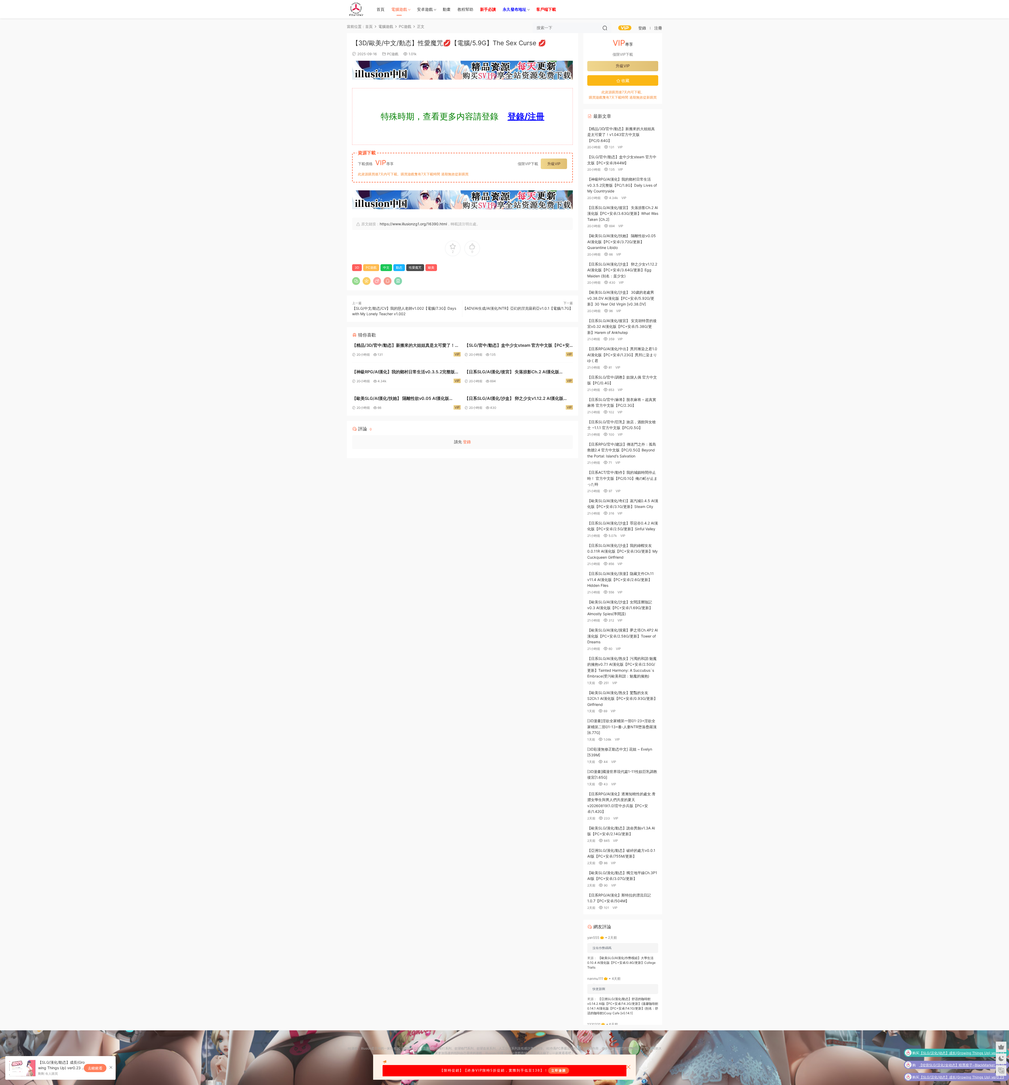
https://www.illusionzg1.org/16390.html (413, 224)
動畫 (447, 9)
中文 (386, 267)
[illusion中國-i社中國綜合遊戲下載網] (356, 9)
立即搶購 (558, 1070)
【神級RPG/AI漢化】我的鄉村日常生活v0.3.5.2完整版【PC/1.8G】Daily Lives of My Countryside (403, 372)
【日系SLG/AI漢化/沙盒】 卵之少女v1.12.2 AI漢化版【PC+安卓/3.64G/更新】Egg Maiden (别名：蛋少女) (516, 399)
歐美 (431, 267)
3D (357, 267)
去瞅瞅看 (95, 1068)
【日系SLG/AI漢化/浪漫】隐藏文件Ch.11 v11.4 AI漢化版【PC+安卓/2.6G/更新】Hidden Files (620, 579)
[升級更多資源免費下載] (462, 71)
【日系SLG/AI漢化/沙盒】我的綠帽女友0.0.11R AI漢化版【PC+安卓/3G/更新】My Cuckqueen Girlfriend (622, 551)
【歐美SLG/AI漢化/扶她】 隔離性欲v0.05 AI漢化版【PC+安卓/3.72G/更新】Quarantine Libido (400, 399)
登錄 (467, 441)
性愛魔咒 (415, 267)
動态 (399, 267)
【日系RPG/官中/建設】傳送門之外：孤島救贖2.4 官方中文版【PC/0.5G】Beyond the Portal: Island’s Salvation (621, 450)
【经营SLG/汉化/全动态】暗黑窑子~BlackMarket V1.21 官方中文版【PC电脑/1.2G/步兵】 (961, 1053)
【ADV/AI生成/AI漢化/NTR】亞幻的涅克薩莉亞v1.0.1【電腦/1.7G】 (518, 308)
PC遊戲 (392, 54)
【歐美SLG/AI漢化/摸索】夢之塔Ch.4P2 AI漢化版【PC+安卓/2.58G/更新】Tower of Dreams (622, 636)
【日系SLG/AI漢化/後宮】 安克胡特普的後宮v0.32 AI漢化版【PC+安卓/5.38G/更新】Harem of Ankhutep (622, 326)
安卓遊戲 (425, 9)
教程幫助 (465, 9)
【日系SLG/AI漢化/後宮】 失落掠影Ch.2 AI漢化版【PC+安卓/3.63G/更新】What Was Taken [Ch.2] (513, 372)
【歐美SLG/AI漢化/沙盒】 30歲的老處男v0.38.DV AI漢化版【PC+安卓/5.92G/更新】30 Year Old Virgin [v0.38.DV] (620, 298)
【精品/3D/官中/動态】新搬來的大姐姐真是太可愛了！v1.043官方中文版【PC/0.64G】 (403, 346)
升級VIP (553, 163)
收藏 (624, 80)
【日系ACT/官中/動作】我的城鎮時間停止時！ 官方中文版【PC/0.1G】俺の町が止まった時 (622, 478)
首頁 (380, 9)
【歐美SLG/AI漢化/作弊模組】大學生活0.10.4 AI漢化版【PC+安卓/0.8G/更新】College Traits (621, 962)
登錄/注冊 (526, 116)
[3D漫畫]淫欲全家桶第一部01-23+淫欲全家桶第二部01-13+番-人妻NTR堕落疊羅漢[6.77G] (622, 727)
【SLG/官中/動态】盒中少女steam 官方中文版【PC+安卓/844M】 (517, 346)
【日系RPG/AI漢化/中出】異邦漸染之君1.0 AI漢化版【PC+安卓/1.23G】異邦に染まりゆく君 (622, 355)
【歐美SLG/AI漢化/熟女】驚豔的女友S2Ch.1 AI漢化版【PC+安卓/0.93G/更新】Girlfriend (622, 698)
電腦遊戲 (399, 9)
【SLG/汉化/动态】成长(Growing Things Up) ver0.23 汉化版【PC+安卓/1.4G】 (961, 1065)
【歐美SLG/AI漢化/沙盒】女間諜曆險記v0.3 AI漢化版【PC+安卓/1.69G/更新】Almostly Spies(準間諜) (620, 608)
